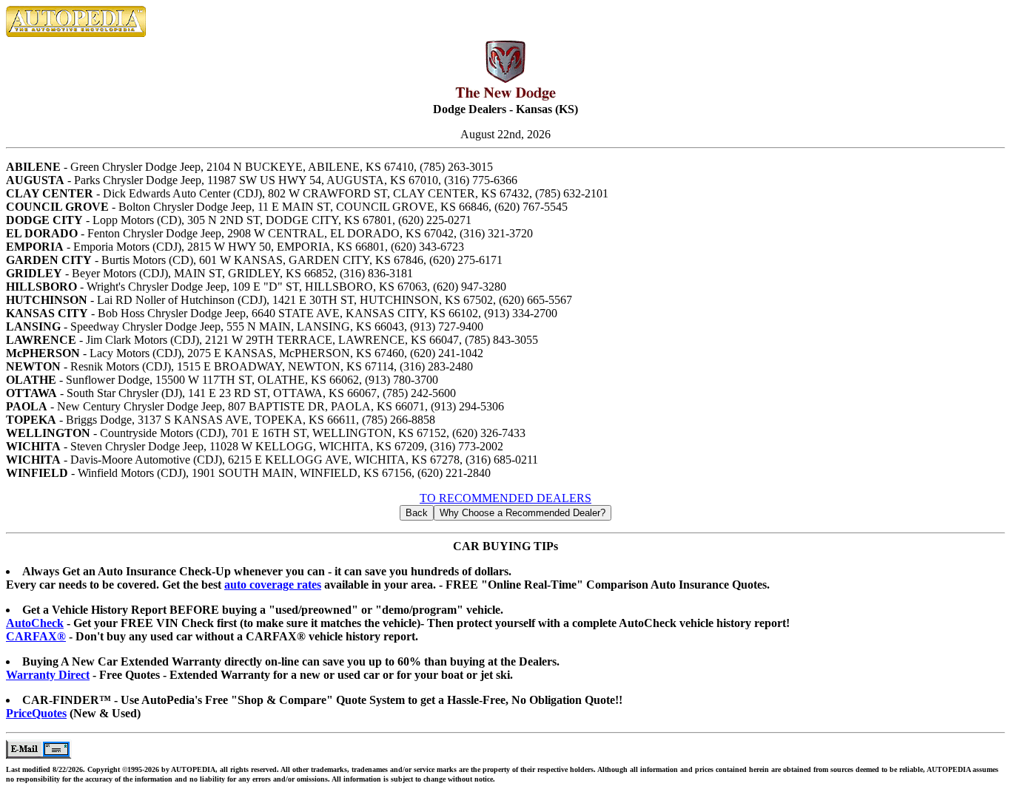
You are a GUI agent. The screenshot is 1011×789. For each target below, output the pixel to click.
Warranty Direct (48, 674)
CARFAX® (36, 636)
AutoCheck (35, 623)
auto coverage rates (272, 584)
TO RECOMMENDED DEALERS (505, 498)
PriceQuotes (36, 713)
